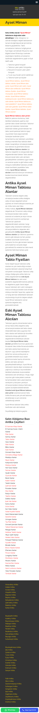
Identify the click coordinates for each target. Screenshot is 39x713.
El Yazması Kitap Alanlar (13, 426)
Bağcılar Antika (10, 595)
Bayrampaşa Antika (12, 621)
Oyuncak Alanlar (11, 475)
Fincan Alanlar (10, 553)
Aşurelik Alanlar (10, 543)
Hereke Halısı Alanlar (12, 537)
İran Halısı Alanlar (11, 509)
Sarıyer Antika (10, 670)
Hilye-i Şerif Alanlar (11, 535)
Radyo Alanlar (10, 493)
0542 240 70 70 (19, 8)
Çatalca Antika (10, 652)
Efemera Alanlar (10, 550)
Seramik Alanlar (10, 517)
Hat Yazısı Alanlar (11, 468)
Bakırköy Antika (10, 605)
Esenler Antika (10, 663)
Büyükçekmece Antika (13, 647)
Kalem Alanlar (10, 481)
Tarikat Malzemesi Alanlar (14, 527)
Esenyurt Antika (10, 668)
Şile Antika (8, 650)
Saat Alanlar (9, 450)
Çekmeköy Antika (11, 603)
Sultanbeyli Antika (11, 639)
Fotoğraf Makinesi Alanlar (14, 540)
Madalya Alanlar (11, 457)
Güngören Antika (11, 689)
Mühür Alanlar (10, 566)
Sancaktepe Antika (11, 634)
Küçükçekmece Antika (13, 699)
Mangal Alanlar (10, 530)
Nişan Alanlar (9, 460)
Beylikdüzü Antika (11, 631)
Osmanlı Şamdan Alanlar (14, 524)
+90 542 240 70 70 (19, 14)
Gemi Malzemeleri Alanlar (14, 514)
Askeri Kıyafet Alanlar (12, 511)
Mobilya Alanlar (10, 465)
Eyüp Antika (9, 657)
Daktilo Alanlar (10, 499)
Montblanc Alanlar (11, 558)
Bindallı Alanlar (10, 545)
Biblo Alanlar (9, 447)
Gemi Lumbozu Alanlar (13, 568)
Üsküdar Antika (10, 665)
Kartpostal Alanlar (11, 463)
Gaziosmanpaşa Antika (13, 684)
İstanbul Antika (10, 702)
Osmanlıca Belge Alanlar (13, 455)
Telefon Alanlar (10, 496)
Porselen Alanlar (11, 488)
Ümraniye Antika (11, 660)
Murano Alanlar (10, 561)
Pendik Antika (10, 629)
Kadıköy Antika (10, 618)
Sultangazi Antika (11, 686)
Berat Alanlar (9, 478)
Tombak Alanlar (10, 573)
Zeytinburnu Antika (11, 697)
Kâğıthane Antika (11, 694)
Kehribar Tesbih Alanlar (13, 532)
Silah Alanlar (9, 444)
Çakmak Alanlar (10, 486)
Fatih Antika (9, 679)
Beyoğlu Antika (10, 636)
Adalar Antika (10, 587)
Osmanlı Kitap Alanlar (12, 452)
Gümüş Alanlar (10, 437)
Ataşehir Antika (10, 592)
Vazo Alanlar (9, 442)
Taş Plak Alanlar (10, 522)
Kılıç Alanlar (9, 491)
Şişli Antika (9, 691)
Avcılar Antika (10, 590)
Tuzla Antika (9, 655)
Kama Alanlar (10, 504)
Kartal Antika (9, 608)
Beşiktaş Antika (10, 626)
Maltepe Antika (10, 624)
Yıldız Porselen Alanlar (13, 571)
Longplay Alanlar (11, 555)
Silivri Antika (9, 681)
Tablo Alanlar (9, 439)
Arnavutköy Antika (11, 584)
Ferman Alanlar (10, 470)
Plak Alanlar (9, 434)
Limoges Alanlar (11, 519)
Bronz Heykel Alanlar (12, 548)
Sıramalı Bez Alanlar (12, 563)
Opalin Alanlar (10, 473)
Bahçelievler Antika (12, 600)
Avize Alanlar (9, 506)
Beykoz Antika (10, 597)
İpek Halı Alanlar (10, 501)
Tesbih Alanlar (10, 483)
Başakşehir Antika (11, 616)
